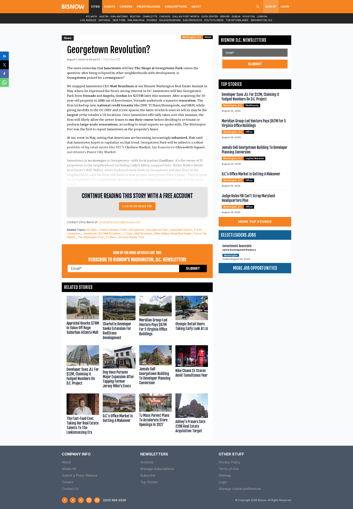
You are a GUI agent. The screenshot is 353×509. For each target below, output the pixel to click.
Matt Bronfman (143, 233)
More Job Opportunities (255, 268)
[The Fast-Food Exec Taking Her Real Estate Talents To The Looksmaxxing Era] (83, 415)
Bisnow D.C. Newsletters (243, 40)
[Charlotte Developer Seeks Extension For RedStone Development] (119, 318)
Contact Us (70, 489)
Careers (126, 6)
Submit (193, 268)
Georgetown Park (157, 229)
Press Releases (148, 6)
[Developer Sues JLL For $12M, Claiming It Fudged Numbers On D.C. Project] (83, 367)
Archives (147, 462)
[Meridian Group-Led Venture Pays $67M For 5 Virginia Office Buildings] (155, 318)
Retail (208, 37)
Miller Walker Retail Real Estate (172, 233)
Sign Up (270, 6)
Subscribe (147, 475)
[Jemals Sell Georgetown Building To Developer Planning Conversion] (155, 367)
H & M (197, 229)
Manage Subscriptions (157, 469)
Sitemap (225, 475)
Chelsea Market (108, 229)
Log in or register (137, 206)
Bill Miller (92, 229)
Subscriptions (176, 6)
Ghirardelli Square (181, 229)
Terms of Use (229, 469)
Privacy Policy (229, 462)
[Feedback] (97, 500)
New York (119, 20)
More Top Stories (255, 222)
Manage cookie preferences (240, 489)
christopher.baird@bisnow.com (119, 222)
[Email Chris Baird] (118, 59)
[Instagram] (89, 500)
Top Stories (149, 482)
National (105, 20)
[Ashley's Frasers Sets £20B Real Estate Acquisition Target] (192, 415)
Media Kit (69, 469)
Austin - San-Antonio (113, 16)
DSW (124, 229)
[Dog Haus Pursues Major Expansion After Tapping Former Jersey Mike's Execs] (119, 367)
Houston (249, 16)
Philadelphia (136, 20)
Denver (225, 16)
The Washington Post (91, 237)
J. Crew (127, 233)
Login (285, 6)
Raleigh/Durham (170, 20)
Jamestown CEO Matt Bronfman (102, 233)
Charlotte (150, 16)
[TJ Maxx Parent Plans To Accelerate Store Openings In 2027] (155, 415)
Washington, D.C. (262, 20)
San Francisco (192, 20)
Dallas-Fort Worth (186, 16)
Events (109, 6)
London (262, 16)
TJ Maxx (111, 237)
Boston (135, 16)
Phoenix (152, 20)
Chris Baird (109, 59)
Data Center (210, 16)
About (196, 6)
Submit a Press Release (79, 475)
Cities (95, 6)
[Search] (257, 6)
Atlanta (91, 16)
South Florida (214, 20)
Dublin (236, 16)
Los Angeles (88, 20)
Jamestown (74, 233)
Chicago (164, 16)
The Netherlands (237, 20)
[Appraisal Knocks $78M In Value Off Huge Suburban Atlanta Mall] (83, 318)
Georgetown (136, 229)
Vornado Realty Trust (131, 237)
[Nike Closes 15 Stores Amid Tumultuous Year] (192, 367)
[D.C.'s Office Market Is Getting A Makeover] (119, 415)
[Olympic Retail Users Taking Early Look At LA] (192, 318)
